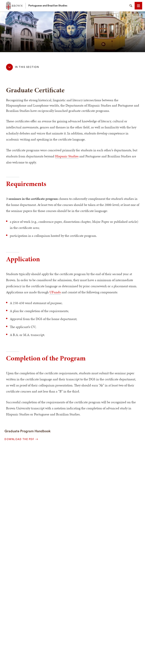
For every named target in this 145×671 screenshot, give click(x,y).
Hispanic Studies (67, 156)
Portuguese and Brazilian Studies (47, 5)
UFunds (55, 292)
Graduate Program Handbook (28, 431)
